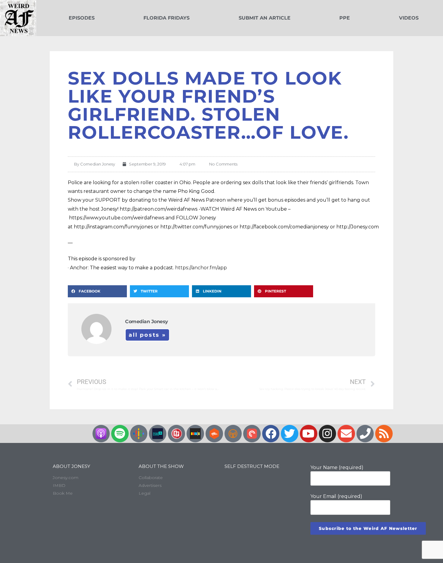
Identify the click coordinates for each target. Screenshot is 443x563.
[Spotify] (120, 433)
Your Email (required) (336, 496)
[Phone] (365, 433)
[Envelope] (346, 433)
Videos (409, 18)
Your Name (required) (336, 467)
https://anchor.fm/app (201, 268)
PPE (344, 18)
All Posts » (147, 335)
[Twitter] (289, 433)
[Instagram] (327, 433)
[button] (97, 291)
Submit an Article (265, 18)
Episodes (82, 18)
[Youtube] (308, 433)
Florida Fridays (166, 18)
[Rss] (384, 433)
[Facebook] (271, 433)
